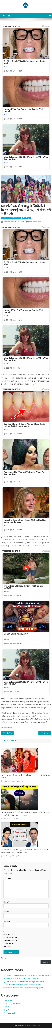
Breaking (26, 218)
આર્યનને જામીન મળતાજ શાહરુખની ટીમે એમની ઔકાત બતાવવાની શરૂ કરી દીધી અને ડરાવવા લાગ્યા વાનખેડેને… (25, 851)
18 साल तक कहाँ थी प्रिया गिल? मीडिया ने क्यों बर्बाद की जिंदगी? (22, 985)
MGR (17, 818)
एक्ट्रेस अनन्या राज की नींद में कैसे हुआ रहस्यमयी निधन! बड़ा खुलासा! (23, 988)
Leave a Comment (34, 222)
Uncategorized (9, 1013)
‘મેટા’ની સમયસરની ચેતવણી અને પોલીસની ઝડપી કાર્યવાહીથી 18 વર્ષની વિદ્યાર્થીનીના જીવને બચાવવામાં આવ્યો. (25, 813)
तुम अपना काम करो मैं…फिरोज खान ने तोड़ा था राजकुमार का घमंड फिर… (24, 982)
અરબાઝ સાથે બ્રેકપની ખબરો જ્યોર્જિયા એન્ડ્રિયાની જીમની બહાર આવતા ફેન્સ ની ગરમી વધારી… (45, 733)
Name (6, 902)
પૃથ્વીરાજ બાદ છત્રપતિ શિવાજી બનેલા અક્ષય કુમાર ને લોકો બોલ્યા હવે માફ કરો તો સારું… (9, 733)
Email (6, 912)
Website (7, 921)
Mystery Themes (34, 1025)
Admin (21, 222)
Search (4, 958)
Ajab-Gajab (8, 1001)
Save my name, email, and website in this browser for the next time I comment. (11, 940)
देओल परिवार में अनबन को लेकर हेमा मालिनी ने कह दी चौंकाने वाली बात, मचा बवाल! (27, 976)
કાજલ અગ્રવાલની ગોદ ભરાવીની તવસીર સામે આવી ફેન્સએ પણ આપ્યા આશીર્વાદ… (25, 776)
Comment (8, 878)
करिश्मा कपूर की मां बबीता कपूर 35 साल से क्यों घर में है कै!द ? (21, 979)
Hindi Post (7, 1010)
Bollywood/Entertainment (11, 218)
